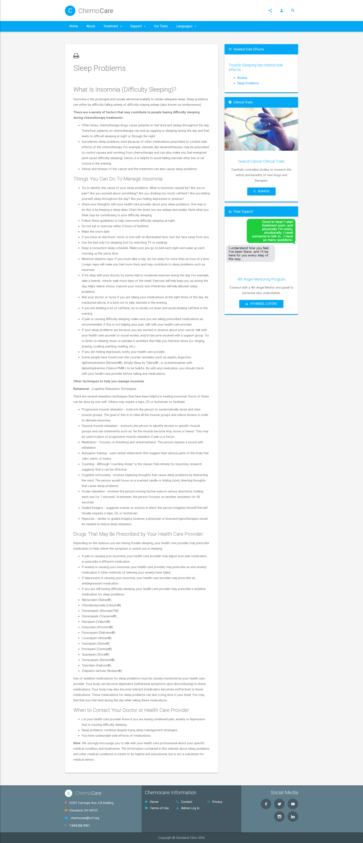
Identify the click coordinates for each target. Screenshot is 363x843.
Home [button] (73, 26)
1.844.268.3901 (79, 825)
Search (263, 191)
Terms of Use (159, 808)
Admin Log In (190, 808)
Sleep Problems (248, 83)
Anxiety (242, 78)
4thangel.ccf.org (263, 303)
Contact (186, 802)
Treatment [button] (110, 26)
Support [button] (136, 26)
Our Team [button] (161, 26)
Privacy (217, 802)
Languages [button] (184, 26)
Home (154, 802)
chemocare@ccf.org (85, 818)
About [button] (90, 26)
